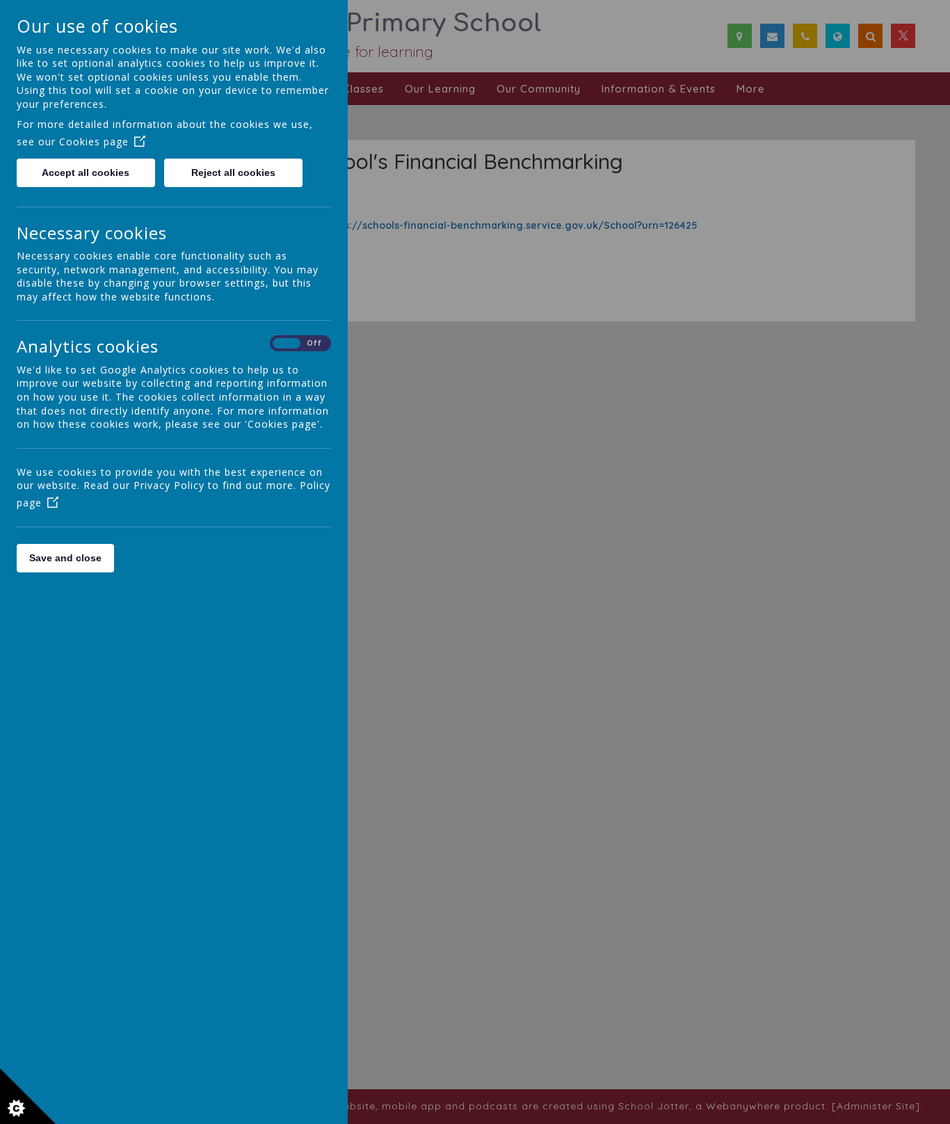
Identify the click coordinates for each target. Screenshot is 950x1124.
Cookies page (94, 141)
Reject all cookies (233, 172)
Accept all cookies (85, 172)
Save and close (65, 557)
